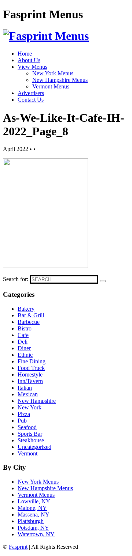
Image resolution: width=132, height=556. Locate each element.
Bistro (25, 328)
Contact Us (31, 100)
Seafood (27, 427)
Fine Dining (31, 361)
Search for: (15, 279)
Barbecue (29, 322)
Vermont (27, 453)
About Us (29, 60)
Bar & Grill (31, 315)
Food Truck (31, 368)
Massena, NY (34, 514)
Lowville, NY (34, 501)
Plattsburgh (31, 521)
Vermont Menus (50, 86)
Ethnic (25, 355)
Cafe (23, 335)
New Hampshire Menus (60, 80)
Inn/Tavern (30, 381)
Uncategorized (34, 447)
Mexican (28, 394)
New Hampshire (37, 401)
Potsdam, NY (33, 528)
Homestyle (30, 374)
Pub (22, 420)
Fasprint (18, 547)
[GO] (103, 281)
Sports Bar (30, 434)
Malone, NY (32, 508)
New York (29, 407)
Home (25, 53)
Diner (24, 348)
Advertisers (31, 93)
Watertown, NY (36, 534)
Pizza (24, 414)
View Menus (32, 67)
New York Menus (52, 73)
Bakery (26, 309)
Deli (22, 341)
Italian (25, 388)
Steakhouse (31, 440)
